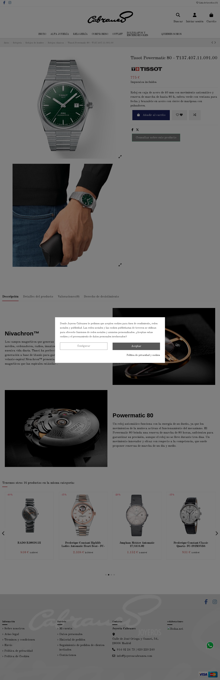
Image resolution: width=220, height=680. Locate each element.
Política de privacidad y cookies (143, 355)
